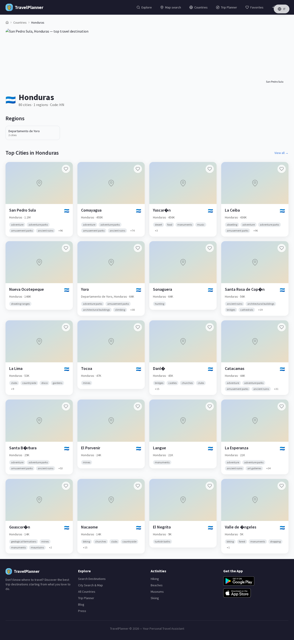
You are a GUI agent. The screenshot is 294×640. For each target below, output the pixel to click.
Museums (157, 592)
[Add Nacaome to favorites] (138, 486)
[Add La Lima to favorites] (66, 327)
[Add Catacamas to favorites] (281, 327)
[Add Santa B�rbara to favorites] (66, 406)
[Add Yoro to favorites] (138, 248)
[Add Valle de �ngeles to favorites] (281, 486)
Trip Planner (86, 598)
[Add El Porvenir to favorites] (138, 406)
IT (284, 9)
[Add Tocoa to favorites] (138, 327)
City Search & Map (90, 585)
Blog (81, 604)
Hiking (155, 579)
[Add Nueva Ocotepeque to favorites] (66, 248)
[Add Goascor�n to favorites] (66, 486)
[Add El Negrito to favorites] (210, 486)
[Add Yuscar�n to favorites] (210, 169)
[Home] (7, 22)
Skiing (155, 598)
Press (82, 611)
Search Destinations (92, 579)
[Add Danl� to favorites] (210, 327)
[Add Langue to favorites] (210, 406)
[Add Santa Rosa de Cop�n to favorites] (281, 248)
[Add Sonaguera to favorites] (210, 248)
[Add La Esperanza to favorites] (281, 406)
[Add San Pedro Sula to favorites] (66, 169)
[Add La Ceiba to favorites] (281, 169)
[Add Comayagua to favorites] (138, 169)
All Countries (86, 592)
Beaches (157, 585)
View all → (281, 153)
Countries (20, 22)
